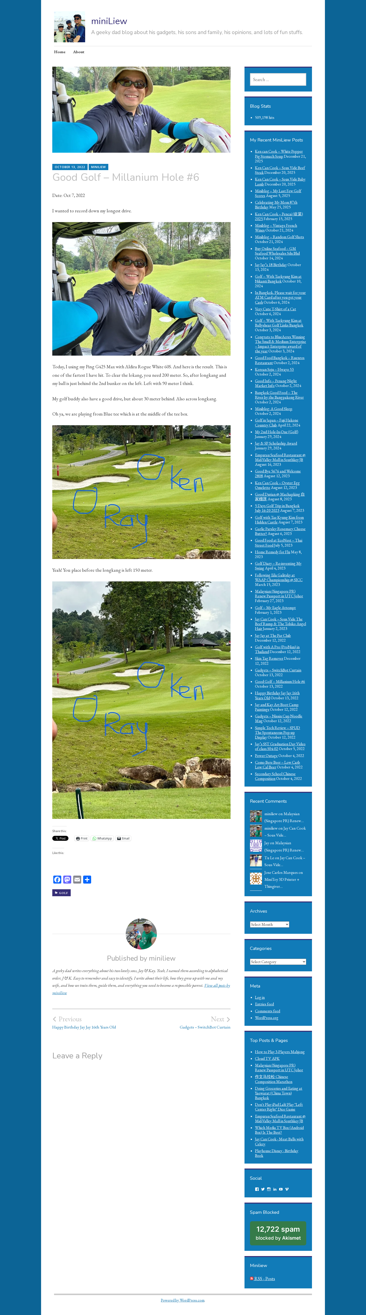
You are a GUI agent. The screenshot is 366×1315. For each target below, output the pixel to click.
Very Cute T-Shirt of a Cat (275, 309)
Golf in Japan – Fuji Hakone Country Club (276, 422)
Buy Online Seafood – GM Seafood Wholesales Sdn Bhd (277, 251)
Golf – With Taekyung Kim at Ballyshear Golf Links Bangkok (279, 323)
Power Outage (266, 755)
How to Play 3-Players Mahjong (280, 1051)
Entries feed (264, 1004)
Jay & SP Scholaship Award (276, 443)
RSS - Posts (264, 1278)
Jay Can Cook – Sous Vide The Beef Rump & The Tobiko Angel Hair (280, 623)
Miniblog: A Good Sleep (273, 408)
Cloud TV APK (267, 1058)
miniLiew (109, 21)
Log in (260, 997)
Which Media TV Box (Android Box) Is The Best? (279, 1130)
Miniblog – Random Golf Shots (279, 236)
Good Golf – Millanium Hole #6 (280, 681)
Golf (63, 893)
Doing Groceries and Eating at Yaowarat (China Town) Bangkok (278, 1093)
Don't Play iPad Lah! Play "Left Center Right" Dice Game (279, 1107)
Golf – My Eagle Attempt (275, 607)
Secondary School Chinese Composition (275, 776)
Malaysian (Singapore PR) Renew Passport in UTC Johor (279, 594)
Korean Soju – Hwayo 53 (274, 369)
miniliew (98, 167)
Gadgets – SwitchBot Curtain (205, 1022)
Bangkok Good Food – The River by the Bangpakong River (279, 395)
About (78, 51)
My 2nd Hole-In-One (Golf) (276, 431)
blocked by (278, 1233)
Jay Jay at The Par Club (273, 635)
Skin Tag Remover (269, 658)
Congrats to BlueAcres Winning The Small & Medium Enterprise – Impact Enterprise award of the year (280, 344)
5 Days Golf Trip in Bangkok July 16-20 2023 (277, 508)
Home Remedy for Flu (272, 552)
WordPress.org (266, 1017)
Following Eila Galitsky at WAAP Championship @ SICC (279, 577)
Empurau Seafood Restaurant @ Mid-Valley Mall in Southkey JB (280, 457)
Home (59, 51)
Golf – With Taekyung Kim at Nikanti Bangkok (278, 279)
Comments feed (267, 1011)
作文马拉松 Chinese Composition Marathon (273, 1079)
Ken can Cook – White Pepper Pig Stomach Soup (279, 154)
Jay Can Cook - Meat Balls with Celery (279, 1141)
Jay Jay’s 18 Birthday (271, 264)
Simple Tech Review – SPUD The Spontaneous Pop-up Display (277, 732)
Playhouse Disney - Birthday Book (276, 1153)
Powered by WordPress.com (182, 1300)
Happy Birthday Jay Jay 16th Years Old (84, 1022)
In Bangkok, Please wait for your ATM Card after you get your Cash (280, 297)
